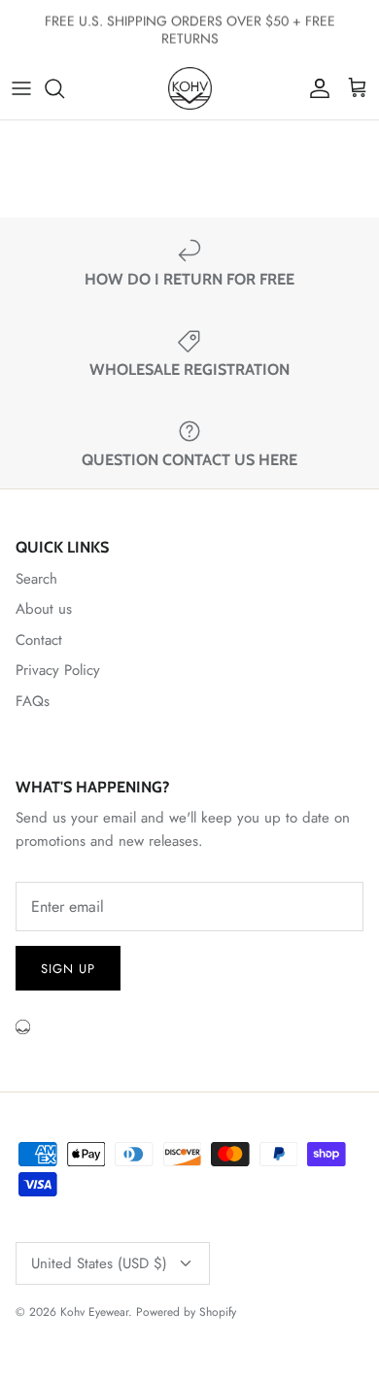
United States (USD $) (99, 1263)
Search (36, 578)
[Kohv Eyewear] (190, 89)
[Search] (64, 88)
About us (44, 609)
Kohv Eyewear (94, 1312)
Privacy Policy (58, 670)
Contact (39, 640)
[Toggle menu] (21, 88)
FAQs (33, 701)
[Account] (314, 88)
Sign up (68, 968)
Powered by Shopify (186, 1312)
